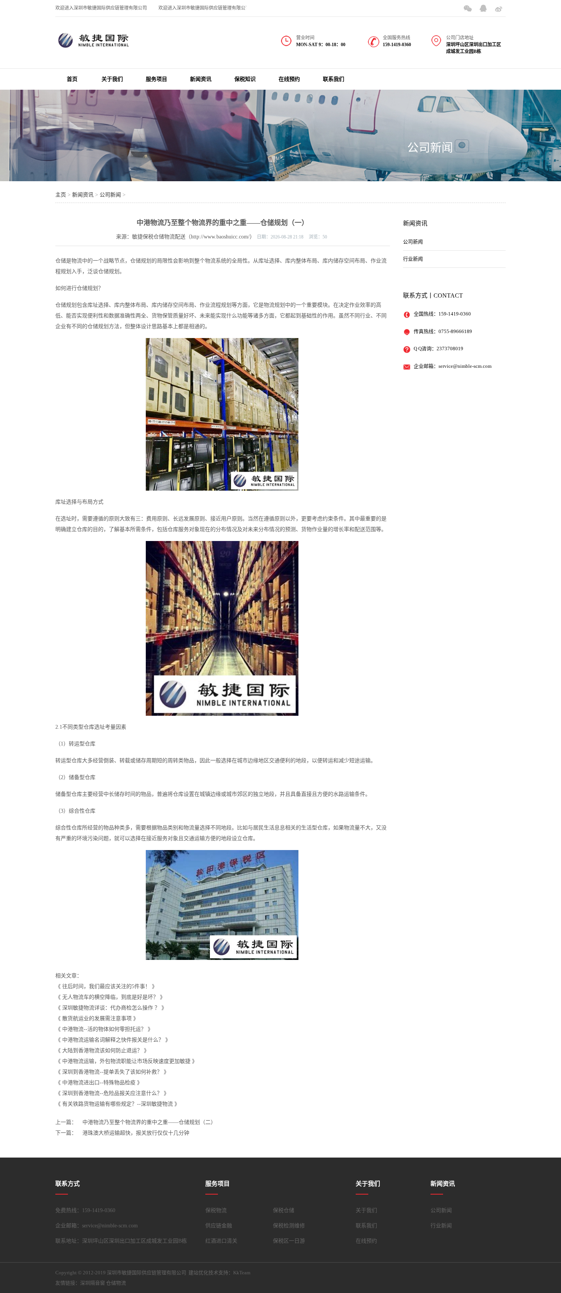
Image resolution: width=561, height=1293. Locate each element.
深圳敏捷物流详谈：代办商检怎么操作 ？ (111, 1008)
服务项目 (156, 79)
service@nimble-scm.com (465, 366)
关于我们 (112, 79)
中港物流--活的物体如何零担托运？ (104, 1029)
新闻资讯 (200, 79)
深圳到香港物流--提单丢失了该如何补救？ (112, 1072)
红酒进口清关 (221, 1241)
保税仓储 (283, 1210)
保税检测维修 (289, 1226)
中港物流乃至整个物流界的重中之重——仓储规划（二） (149, 1122)
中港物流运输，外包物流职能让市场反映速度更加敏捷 (126, 1061)
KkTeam (241, 1272)
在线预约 (289, 79)
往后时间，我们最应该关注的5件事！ (106, 986)
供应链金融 (218, 1226)
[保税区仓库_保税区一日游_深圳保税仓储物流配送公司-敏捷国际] (93, 45)
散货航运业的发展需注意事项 (97, 1018)
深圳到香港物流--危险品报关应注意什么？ (112, 1093)
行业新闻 (413, 259)
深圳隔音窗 (92, 1283)
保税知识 (245, 79)
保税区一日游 (289, 1241)
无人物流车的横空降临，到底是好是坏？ (110, 997)
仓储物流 (116, 1283)
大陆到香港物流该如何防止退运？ (102, 1050)
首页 (72, 79)
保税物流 (216, 1210)
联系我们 (333, 79)
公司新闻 (430, 147)
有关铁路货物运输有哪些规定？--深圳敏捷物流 (117, 1104)
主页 (60, 195)
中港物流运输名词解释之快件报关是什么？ (113, 1040)
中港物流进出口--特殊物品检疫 (98, 1082)
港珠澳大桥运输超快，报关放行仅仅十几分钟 (135, 1133)
